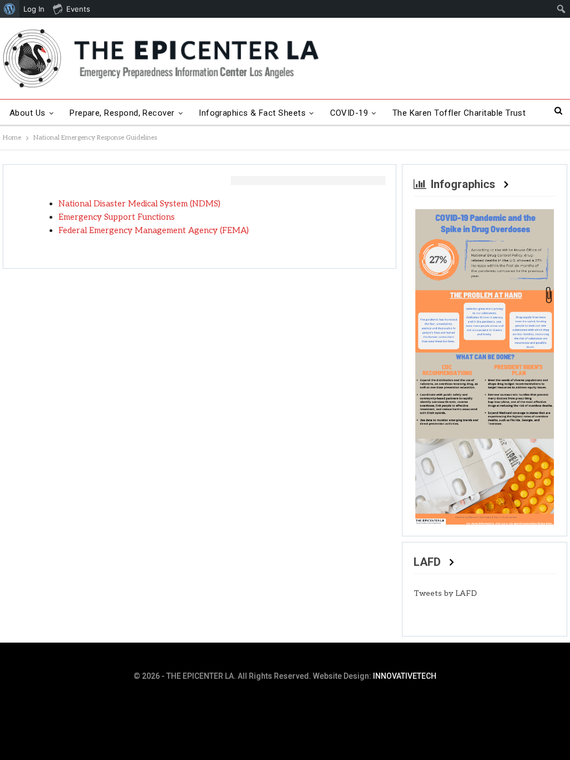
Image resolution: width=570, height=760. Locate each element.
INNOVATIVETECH (404, 676)
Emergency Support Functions (116, 217)
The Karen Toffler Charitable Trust (459, 113)
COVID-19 (349, 113)
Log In (34, 8)
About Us (27, 113)
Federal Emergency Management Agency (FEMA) (153, 230)
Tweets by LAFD (445, 593)
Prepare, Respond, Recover (122, 113)
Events (78, 8)
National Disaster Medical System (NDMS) (139, 204)
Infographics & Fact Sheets (252, 113)
